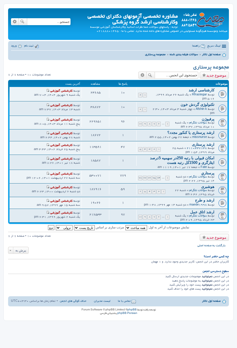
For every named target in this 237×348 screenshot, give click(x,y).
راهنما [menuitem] (196, 46)
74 (158, 178)
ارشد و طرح (204, 200)
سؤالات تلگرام (198, 123)
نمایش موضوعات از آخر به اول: (168, 227)
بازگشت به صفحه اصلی (211, 245)
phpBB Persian (127, 313)
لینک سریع (214, 46)
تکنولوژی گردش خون (197, 104)
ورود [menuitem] (14, 46)
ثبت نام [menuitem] (29, 46)
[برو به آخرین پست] (47, 91)
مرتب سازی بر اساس (109, 227)
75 (154, 178)
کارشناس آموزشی (61, 91)
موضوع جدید (216, 75)
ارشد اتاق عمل (202, 212)
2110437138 (197, 148)
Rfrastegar (199, 95)
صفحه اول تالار (211, 301)
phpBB (132, 309)
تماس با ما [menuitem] (124, 301)
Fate (204, 167)
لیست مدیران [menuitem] (102, 301)
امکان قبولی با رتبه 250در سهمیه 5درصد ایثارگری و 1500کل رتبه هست (182, 160)
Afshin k (201, 109)
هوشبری (207, 186)
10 (140, 124)
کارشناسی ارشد (201, 90)
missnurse (199, 137)
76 (149, 178)
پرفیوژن (208, 119)
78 (140, 178)
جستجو (22, 21)
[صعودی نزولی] (64, 227)
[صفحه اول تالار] (202, 19)
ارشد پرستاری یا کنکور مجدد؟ (190, 132)
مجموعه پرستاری (211, 68)
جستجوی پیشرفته (14, 21)
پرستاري (207, 173)
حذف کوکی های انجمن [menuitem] (73, 301)
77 (144, 178)
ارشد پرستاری (203, 144)
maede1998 (198, 205)
